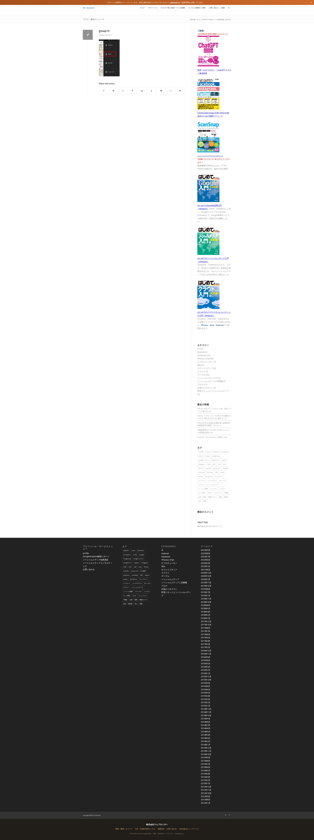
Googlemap (216, 456)
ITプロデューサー (205, 362)
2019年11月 (206, 582)
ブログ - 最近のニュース (93, 19)
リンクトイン (218, 493)
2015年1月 (205, 705)
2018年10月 (206, 602)
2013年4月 (205, 773)
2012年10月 (206, 793)
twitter (200, 476)
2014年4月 (205, 734)
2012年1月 (205, 803)
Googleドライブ (203, 460)
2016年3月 (205, 666)
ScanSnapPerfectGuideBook (210, 156)
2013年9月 (205, 757)
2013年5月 (205, 770)
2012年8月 (205, 799)
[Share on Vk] (161, 90)
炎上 (199, 501)
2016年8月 (205, 660)
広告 (220, 497)
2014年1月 (205, 744)
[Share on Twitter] (113, 90)
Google (207, 456)
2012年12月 (206, 786)
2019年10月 (206, 586)
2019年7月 (205, 592)
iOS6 (208, 464)
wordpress (208, 476)
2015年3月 (205, 699)
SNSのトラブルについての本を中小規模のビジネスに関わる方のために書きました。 (214, 417)
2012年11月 (206, 790)
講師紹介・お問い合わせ (167, 829)
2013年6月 (205, 767)
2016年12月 (206, 650)
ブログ (200, 384)
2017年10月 (206, 624)
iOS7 (214, 464)
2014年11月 (206, 712)
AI (198, 349)
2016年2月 (205, 670)
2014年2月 (205, 741)
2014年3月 (205, 738)
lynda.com (216, 468)
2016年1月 (205, 673)
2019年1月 (205, 595)
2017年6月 (205, 634)
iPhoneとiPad (203, 358)
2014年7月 (205, 725)
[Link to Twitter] (226, 815)
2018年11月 (206, 598)
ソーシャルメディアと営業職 (210, 381)
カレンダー (222, 480)
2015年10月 (206, 679)
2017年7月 (205, 631)
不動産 (226, 493)
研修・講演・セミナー (124, 829)
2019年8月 (205, 589)
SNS (216, 472)
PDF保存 (225, 468)
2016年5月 (205, 663)
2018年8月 (205, 605)
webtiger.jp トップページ (189, 829)
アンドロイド (219, 476)
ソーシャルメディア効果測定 (95, 559)
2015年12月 (206, 676)
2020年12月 (206, 572)
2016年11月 (206, 653)
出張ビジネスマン (205, 387)
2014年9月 (205, 718)
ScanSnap (210, 472)
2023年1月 (205, 566)
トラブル (222, 489)
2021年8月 (205, 569)
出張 (199, 497)
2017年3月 (205, 644)
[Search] (228, 7)
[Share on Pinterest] (132, 90)
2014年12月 (206, 709)
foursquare (225, 452)
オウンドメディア (205, 368)
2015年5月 (205, 692)
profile (86, 553)
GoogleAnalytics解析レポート (96, 556)
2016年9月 (205, 657)
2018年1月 (205, 618)
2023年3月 (205, 563)
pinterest (201, 472)
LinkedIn (208, 468)
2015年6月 (205, 689)
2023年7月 (205, 556)
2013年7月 (205, 764)
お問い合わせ (89, 569)
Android (201, 352)
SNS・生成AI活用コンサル (145, 829)
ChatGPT (201, 452)
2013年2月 (205, 780)
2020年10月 (206, 576)
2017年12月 (206, 621)
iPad (224, 464)
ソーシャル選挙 (203, 489)
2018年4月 (205, 611)
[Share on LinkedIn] (142, 90)
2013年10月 (206, 754)
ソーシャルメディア (206, 378)
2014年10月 (206, 715)
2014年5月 (205, 731)
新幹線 (226, 497)
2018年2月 (205, 615)
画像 (204, 501)
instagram (201, 464)
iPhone (200, 468)
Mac (199, 365)
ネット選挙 (201, 493)
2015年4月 (205, 696)
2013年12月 (206, 747)
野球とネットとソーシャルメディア (213, 391)
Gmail (200, 456)
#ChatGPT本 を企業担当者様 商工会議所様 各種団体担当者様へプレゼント (213, 424)
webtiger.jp (175, 2)
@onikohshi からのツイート (209, 526)
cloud (208, 452)
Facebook (201, 355)
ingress (224, 460)
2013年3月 (205, 777)
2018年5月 (205, 608)
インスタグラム (212, 480)
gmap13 (104, 31)
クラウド (201, 371)
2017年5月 (205, 637)
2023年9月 (205, 550)
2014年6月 (205, 728)
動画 (204, 497)
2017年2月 (205, 647)
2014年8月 (205, 722)
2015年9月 (205, 683)
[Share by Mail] (180, 90)
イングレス (201, 480)
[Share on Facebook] (104, 90)
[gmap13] (88, 35)
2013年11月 (206, 751)
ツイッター (213, 489)
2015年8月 (205, 686)
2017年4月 (205, 641)
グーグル (201, 374)
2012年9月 (205, 796)
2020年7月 (205, 579)
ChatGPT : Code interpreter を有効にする (212, 437)
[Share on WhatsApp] (123, 90)
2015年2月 (205, 702)
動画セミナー (213, 497)
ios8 (219, 464)
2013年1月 (205, 783)
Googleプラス (215, 460)
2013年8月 (205, 760)
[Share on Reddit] (170, 90)
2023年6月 (205, 559)
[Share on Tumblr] (151, 90)
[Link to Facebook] (229, 815)
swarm (222, 472)
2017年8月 (205, 628)
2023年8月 (205, 553)
